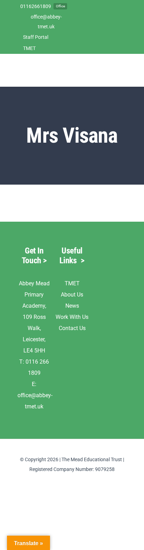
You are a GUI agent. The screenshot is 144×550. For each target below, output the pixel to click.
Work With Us (72, 317)
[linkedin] (72, 482)
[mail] (83, 482)
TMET (72, 283)
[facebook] (61, 482)
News (72, 305)
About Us (72, 294)
